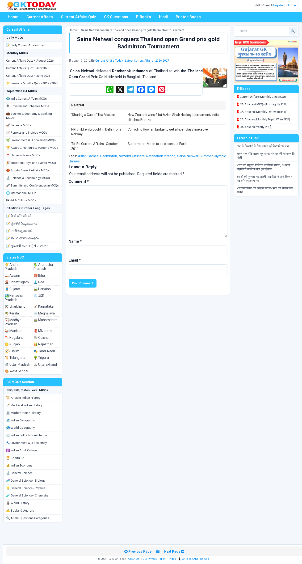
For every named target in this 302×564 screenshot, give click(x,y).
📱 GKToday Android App (194, 558)
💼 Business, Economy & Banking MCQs (29, 115)
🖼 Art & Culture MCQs (21, 200)
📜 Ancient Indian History (23, 397)
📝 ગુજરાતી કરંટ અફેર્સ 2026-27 (27, 246)
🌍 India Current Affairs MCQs (26, 98)
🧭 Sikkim (12, 351)
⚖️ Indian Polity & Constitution (26, 435)
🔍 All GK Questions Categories (27, 518)
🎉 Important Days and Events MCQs (31, 163)
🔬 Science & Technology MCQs (28, 178)
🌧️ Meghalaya (44, 313)
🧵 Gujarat (12, 289)
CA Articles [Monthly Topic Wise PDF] (264, 119)
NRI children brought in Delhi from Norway (96, 131)
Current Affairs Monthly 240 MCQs (262, 96)
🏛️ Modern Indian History (23, 413)
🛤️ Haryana (42, 289)
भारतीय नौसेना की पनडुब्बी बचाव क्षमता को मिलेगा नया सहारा (265, 190)
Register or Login (285, 5)
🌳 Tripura (41, 358)
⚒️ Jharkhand (15, 306)
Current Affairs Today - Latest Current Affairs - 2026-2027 (132, 60)
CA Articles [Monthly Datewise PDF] (263, 112)
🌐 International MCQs (21, 193)
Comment (79, 181)
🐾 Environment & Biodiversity (26, 443)
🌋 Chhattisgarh (17, 282)
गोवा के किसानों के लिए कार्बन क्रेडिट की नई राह (263, 146)
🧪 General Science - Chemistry (27, 495)
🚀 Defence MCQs (18, 125)
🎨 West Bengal (16, 371)
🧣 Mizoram (43, 331)
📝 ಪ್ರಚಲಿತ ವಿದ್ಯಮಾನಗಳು (21, 223)
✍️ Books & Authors (20, 510)
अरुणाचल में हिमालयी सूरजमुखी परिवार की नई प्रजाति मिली (265, 155)
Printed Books (188, 17)
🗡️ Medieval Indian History (24, 405)
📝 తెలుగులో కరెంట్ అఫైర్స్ (22, 238)
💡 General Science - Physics (25, 488)
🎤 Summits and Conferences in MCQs (32, 185)
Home (13, 17)
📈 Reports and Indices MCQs (26, 132)
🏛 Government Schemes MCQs (27, 106)
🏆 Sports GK (15, 458)
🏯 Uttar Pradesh (17, 364)
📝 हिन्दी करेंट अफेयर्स (18, 216)
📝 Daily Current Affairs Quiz (25, 45)
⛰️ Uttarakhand (45, 364)
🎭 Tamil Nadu (44, 351)
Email (75, 260)
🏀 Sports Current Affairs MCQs (27, 170)
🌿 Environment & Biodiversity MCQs (31, 140)
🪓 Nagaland (14, 337)
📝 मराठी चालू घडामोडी (19, 231)
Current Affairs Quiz (78, 17)
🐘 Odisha (41, 337)
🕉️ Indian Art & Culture (21, 450)
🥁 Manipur (13, 331)
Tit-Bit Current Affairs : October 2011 (94, 146)
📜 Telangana (15, 358)
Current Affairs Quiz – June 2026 (28, 75)
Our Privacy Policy (154, 558)
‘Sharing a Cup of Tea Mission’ (93, 115)
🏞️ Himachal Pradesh (14, 298)
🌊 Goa (39, 282)
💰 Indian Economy (19, 465)
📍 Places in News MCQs (23, 155)
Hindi (163, 17)
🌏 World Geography (20, 427)
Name (75, 241)
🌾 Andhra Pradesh (13, 267)
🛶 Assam (12, 275)
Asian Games (88, 156)
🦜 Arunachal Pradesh (44, 267)
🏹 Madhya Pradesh (13, 322)
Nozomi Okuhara (132, 156)
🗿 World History (17, 503)
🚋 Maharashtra (46, 320)
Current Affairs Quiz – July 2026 (27, 68)
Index (172, 558)
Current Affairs (39, 17)
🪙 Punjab (12, 344)
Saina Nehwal (187, 156)
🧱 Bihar (40, 275)
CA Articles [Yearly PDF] (255, 127)
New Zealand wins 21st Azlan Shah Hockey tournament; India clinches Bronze (173, 117)
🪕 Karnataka (44, 306)
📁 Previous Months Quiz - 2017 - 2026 (32, 83)
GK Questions (116, 17)
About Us (133, 558)
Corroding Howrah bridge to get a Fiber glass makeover (168, 129)
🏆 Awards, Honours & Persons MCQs (32, 147)
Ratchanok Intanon (161, 156)
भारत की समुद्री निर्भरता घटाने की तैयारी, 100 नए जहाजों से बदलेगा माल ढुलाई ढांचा (263, 167)
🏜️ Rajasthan (43, 344)
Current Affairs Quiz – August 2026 (30, 60)
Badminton (108, 156)
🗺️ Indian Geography (20, 420)
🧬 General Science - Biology (25, 480)
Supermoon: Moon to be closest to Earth (157, 144)
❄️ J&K (39, 295)
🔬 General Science (19, 473)
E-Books (143, 17)
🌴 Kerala (12, 313)
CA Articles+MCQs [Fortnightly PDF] (263, 104)
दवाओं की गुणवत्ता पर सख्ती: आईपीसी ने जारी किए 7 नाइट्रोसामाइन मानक (264, 178)
